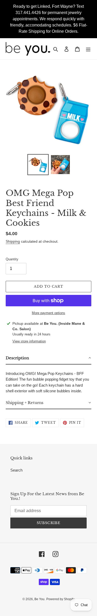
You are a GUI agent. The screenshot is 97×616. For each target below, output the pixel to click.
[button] (48, 358)
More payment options (48, 313)
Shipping (13, 241)
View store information (29, 341)
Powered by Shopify (60, 599)
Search (16, 470)
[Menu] (88, 49)
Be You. (39, 599)
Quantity (12, 259)
